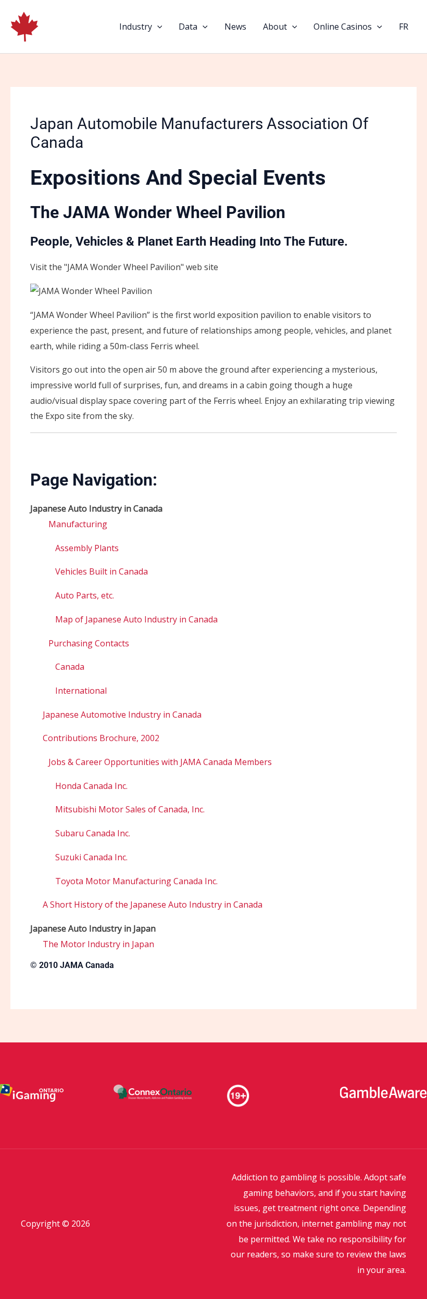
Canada (69, 666)
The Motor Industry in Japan (98, 944)
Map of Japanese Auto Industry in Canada (136, 619)
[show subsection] (45, 525)
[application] (157, 26)
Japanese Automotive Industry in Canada (122, 714)
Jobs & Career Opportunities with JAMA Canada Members (160, 762)
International (81, 690)
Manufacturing (77, 524)
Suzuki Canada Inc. (91, 857)
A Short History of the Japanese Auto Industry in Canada (152, 904)
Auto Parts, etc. (84, 595)
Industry (135, 26)
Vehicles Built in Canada (101, 571)
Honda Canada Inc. (91, 786)
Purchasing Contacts (88, 643)
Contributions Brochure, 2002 (101, 738)
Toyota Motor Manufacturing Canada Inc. (136, 881)
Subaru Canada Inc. (92, 833)
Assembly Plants (87, 548)
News (235, 26)
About (275, 26)
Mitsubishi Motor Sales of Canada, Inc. (130, 809)
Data (188, 26)
